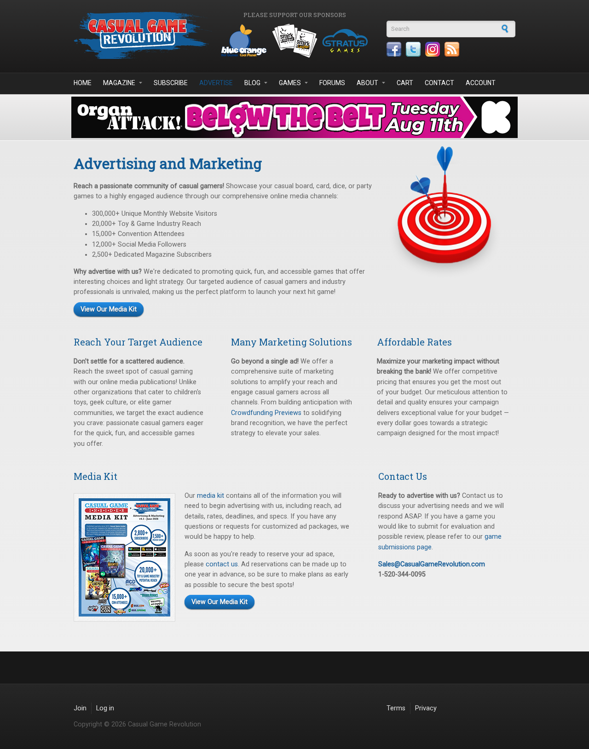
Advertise (216, 82)
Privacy (426, 708)
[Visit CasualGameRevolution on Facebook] (394, 49)
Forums (332, 82)
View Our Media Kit (109, 309)
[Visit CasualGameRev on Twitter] (413, 49)
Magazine (119, 82)
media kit (210, 496)
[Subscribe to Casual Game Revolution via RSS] (452, 49)
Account (481, 82)
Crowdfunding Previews (266, 413)
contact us (222, 564)
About (367, 82)
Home (83, 82)
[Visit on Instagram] (432, 49)
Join (80, 708)
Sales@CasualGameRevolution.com (431, 564)
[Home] (143, 35)
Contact (439, 82)
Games (290, 82)
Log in (105, 708)
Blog (252, 82)
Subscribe (171, 82)
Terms (396, 708)
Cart (405, 82)
